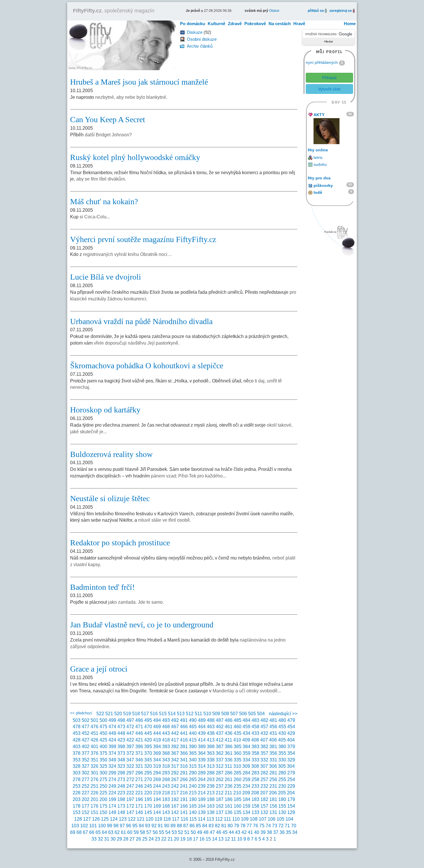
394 (157, 746)
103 (75, 825)
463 (211, 726)
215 (193, 792)
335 (237, 759)
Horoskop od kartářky (105, 409)
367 (175, 753)
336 (228, 759)
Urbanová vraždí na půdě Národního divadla (141, 321)
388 (211, 746)
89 (173, 825)
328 (76, 766)
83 (211, 825)
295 (148, 772)
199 (112, 799)
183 (255, 799)
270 (148, 779)
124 (114, 819)
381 (273, 746)
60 (129, 832)
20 (176, 839)
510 (207, 713)
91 (160, 825)
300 (103, 772)
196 (139, 799)
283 (255, 772)
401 (94, 746)
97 (122, 825)
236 (228, 786)
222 (130, 792)
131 (273, 812)
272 (130, 779)
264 (202, 779)
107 (263, 819)
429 (291, 733)
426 (94, 739)
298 (121, 772)
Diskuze (194, 32)
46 (218, 832)
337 (220, 759)
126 (96, 819)
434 (246, 733)
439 (202, 733)
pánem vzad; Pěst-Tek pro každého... (188, 475)
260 (237, 779)
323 (121, 766)
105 (280, 819)
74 (268, 825)
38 (269, 832)
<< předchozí (81, 713)
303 (76, 772)
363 (211, 753)
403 (76, 746)
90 (166, 825)
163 (211, 806)
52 (180, 832)
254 (291, 779)
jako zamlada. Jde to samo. (136, 602)
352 (85, 759)
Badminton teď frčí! (102, 587)
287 (220, 772)
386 (228, 746)
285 (237, 772)
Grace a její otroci (98, 668)
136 (228, 812)
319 (157, 766)
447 (130, 733)
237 (220, 786)
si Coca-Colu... (95, 216)
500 (103, 720)
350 (103, 759)
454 (291, 726)
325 (103, 766)
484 (246, 720)
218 (166, 792)
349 (112, 759)
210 (237, 792)
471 (139, 726)
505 (252, 713)
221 (139, 792)
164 (202, 806)
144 (157, 812)
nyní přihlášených (322, 62)
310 (237, 766)
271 (139, 779)
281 (273, 772)
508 (225, 713)
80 (230, 825)
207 (264, 792)
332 (264, 759)
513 (181, 713)
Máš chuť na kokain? (104, 201)
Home (350, 23)
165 (193, 806)
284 (246, 772)
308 (255, 766)
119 (158, 819)
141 (184, 812)
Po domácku (192, 23)
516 (154, 713)
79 (236, 825)
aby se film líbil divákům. (101, 178)
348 (121, 759)
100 (102, 825)
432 (264, 733)
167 (175, 806)
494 (157, 720)
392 (175, 746)
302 (85, 772)
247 (130, 786)
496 (139, 720)
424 (112, 739)
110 (236, 819)
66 (91, 832)
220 (148, 792)
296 (139, 772)
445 (148, 733)
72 (281, 825)
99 (109, 825)
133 (255, 812)
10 (239, 839)
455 (282, 726)
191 (184, 799)
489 (202, 720)
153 (76, 812)
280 (282, 772)
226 (94, 792)
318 (166, 766)
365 (193, 753)
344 (157, 759)
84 (204, 825)
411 (228, 739)
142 (175, 812)
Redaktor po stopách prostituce (120, 542)
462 (220, 726)
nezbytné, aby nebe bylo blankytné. (131, 97)
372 (130, 753)
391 (184, 746)
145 (148, 812)
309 (246, 766)
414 (202, 739)
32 (100, 839)
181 (273, 799)
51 (187, 832)
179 (291, 799)
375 (103, 753)
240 (193, 786)
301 (94, 772)
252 (85, 786)
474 (112, 726)
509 (216, 713)
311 (228, 766)
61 (123, 832)
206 (273, 792)
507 (234, 713)
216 (184, 792)
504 (261, 713)
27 (132, 839)
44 (231, 832)
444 (157, 733)
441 (184, 733)
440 (193, 733)
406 (273, 739)
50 (193, 832)
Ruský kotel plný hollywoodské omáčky (135, 157)
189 (202, 799)
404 (291, 739)
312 (220, 766)
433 (255, 733)
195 (148, 799)
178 (76, 806)
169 (157, 806)
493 (166, 720)
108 (254, 819)
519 (127, 713)
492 (175, 720)
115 (193, 819)
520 (118, 713)
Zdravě (235, 23)
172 (130, 806)
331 (273, 759)
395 (148, 746)
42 (244, 832)
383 (255, 746)
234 (246, 786)
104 (289, 819)
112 (219, 819)
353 (76, 759)
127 (87, 819)
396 (139, 746)
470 (148, 726)
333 (255, 759)
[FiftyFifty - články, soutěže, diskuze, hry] (121, 44)
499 (112, 720)
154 (291, 806)
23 (157, 839)
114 (201, 819)
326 (94, 766)
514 (172, 713)
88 (179, 825)
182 (264, 799)
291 (184, 772)
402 (85, 746)
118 (167, 819)
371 (139, 753)
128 (78, 819)
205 (282, 792)
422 (130, 739)
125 (105, 819)
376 (94, 753)
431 (273, 733)
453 (76, 733)
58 (142, 832)
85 (198, 825)
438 (211, 733)
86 (192, 825)
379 (291, 746)
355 (282, 753)
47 (212, 832)
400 (103, 746)
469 (157, 726)
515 (163, 713)
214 (202, 792)
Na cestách (280, 23)
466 (184, 726)
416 (184, 739)
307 (264, 766)
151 (94, 812)
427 (85, 739)
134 (246, 812)
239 (202, 786)
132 (264, 812)
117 (175, 819)
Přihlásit (329, 77)
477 (85, 726)
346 (139, 759)
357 (264, 753)
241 (184, 786)
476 (94, 726)
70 (293, 825)
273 (121, 779)
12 (227, 839)
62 (117, 832)
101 (93, 825)
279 (291, 772)
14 (214, 839)
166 (184, 806)
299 (112, 772)
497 (130, 720)
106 (271, 819)
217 (175, 792)
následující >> (283, 713)
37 (275, 832)
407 (264, 739)
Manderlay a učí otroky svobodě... (247, 690)
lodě (318, 192)
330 (282, 759)
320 (148, 766)
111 (227, 819)
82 (217, 825)
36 (282, 832)
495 (148, 720)
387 (220, 746)
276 (94, 779)
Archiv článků (200, 46)
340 (193, 759)
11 (233, 839)
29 (119, 839)
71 (287, 825)
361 (228, 753)
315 (193, 766)
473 (121, 726)
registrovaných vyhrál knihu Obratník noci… (127, 254)
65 (98, 832)
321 (139, 766)
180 (282, 799)
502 (85, 720)
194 (157, 799)
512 (190, 713)
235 (237, 786)
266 (184, 779)
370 (148, 753)
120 (149, 819)
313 (211, 766)
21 (170, 839)
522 (100, 713)
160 (237, 806)
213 (211, 792)
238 (211, 786)
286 (228, 772)
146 (139, 812)
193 (166, 799)
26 (138, 839)
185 (237, 799)
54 (167, 832)
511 (198, 713)
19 (182, 839)
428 (76, 739)
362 (220, 753)
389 (202, 746)
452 (85, 733)
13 (221, 839)
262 (220, 779)
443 (166, 733)
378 (76, 753)
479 (291, 720)
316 (184, 766)
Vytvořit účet (329, 89)
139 (202, 812)
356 (273, 753)
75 (261, 825)
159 (246, 806)
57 (148, 832)
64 (104, 832)
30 (113, 839)
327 (85, 766)
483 (255, 720)
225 (103, 792)
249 (112, 786)
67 (85, 832)
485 (237, 720)
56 (155, 832)
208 (255, 792)
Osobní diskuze (202, 39)
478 (76, 726)
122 (132, 819)
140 (193, 812)
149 (112, 812)
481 (273, 720)
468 (166, 726)
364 (202, 753)
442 (175, 733)
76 (255, 825)
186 (228, 799)
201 (94, 799)
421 (139, 739)
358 (255, 753)
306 (273, 766)
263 (211, 779)
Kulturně (216, 23)
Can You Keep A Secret (107, 119)
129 (291, 812)
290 (193, 772)
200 (103, 799)
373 (121, 753)
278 (76, 779)
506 (243, 713)
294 (157, 772)
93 (147, 825)
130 (282, 812)
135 (237, 812)
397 (130, 746)
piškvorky (323, 185)
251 (94, 786)
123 (123, 819)
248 (121, 786)
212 (220, 792)
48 (206, 832)
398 (121, 746)
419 (157, 739)
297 (130, 772)
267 (175, 779)
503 (76, 720)
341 (184, 759)
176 (94, 806)
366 (184, 753)
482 (264, 720)
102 (84, 825)
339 (202, 759)
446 (139, 733)
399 (112, 746)
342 (175, 759)
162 (220, 806)
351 (94, 759)
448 (121, 733)
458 (255, 726)
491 (184, 720)
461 (228, 726)
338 (211, 759)
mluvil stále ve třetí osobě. (164, 520)
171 (139, 806)
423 (121, 739)
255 (282, 779)
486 (228, 720)
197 (130, 799)
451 (94, 733)
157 (264, 806)
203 (76, 799)
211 (228, 792)
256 (273, 779)
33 (94, 839)
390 (193, 746)
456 (273, 726)
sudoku (320, 164)
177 (85, 806)
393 (166, 746)
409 (246, 739)
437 (220, 733)
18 (189, 839)
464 (202, 726)
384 (246, 746)
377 (85, 753)
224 (112, 792)
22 (163, 839)
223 (121, 792)
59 (136, 832)
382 (264, 746)
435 (237, 733)
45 (225, 832)
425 (103, 739)
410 (237, 739)
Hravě (299, 23)
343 (166, 759)
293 (166, 772)
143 (166, 812)
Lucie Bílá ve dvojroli (105, 276)
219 (157, 792)
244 (157, 786)
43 (237, 832)
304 (291, 766)
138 (211, 812)
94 (141, 825)
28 (125, 839)
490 (193, 720)
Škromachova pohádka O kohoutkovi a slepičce (146, 365)
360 (237, 753)
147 (130, 812)
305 (282, 766)
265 (193, 779)
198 (121, 799)
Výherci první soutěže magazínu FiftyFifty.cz (143, 239)
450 (103, 733)
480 (282, 720)
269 (157, 779)
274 (112, 779)
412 (220, 739)
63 (110, 832)
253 (76, 786)
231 (273, 786)
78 (242, 825)
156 (273, 806)
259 (246, 779)
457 (264, 726)
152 (85, 812)
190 (193, 799)
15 (208, 839)
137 (220, 812)
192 (175, 799)
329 (291, 759)
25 (144, 839)
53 (174, 832)
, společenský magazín (113, 11)
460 (237, 726)
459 (246, 726)
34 (294, 832)
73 (274, 825)
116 (184, 819)
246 (139, 786)
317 (175, 766)
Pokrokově (255, 23)
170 (148, 806)
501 (94, 720)
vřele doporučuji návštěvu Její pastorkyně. (136, 343)
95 (135, 825)
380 (282, 746)
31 (106, 839)
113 (210, 819)
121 (141, 819)
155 (282, 806)
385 (237, 746)
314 (202, 766)
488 (211, 720)
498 (121, 720)
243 (166, 786)
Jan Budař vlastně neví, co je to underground (141, 624)
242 (175, 786)
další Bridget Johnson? (108, 134)
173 (121, 806)
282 (264, 772)
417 (175, 739)
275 (103, 779)
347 (130, 759)
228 (76, 792)
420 (148, 739)
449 (112, 733)
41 (250, 832)
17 (195, 839)
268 (166, 779)
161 (228, 806)
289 (202, 772)
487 (220, 720)
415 (193, 739)
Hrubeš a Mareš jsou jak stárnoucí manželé (139, 81)
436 (228, 733)
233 (255, 786)
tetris (318, 157)
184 (246, 799)
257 (264, 779)
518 (136, 713)
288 (211, 772)
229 (291, 786)
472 (130, 726)
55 (161, 832)
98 (116, 825)
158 (255, 806)
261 (228, 779)
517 (145, 713)
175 (103, 806)
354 (291, 753)
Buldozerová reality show (111, 454)
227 (85, 792)
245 (148, 786)
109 (245, 819)
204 (291, 792)
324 (112, 766)
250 (103, 786)
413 (211, 739)
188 (211, 799)
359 (246, 753)
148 (121, 812)
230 (282, 786)
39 (263, 832)
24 (151, 839)
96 (128, 825)
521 (109, 713)
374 (112, 753)
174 (112, 806)
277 (85, 779)
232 (264, 786)
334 (246, 759)
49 (199, 832)
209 (246, 792)
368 (166, 753)
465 (193, 726)
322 (130, 766)
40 (256, 832)
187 (220, 799)
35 (288, 832)
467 (175, 726)
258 (255, 779)
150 (103, 812)
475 (103, 726)
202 (85, 799)
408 (255, 739)
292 (175, 772)
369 (157, 753)
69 (72, 832)
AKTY (319, 114)
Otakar (274, 11)
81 (223, 825)
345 (148, 759)
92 (154, 825)
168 (166, 806)
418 (166, 739)
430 (282, 733)
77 (249, 825)
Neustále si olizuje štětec (110, 498)
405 (282, 739)
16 (202, 839)
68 (79, 832)
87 (185, 825)
